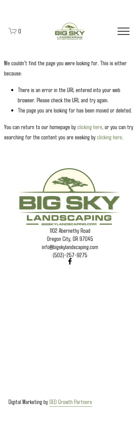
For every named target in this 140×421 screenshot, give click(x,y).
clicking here (89, 126)
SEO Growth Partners (70, 401)
